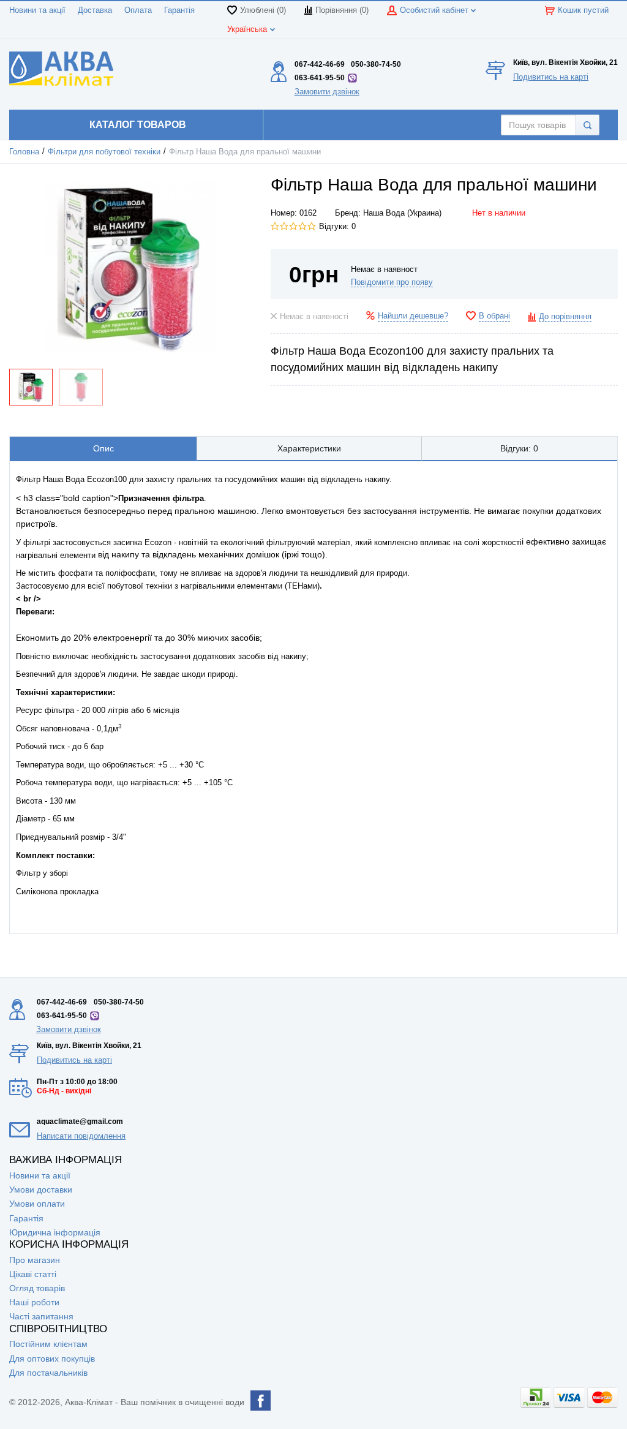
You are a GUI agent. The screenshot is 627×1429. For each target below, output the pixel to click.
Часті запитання (41, 1316)
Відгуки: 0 (337, 226)
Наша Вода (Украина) (402, 213)
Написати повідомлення (81, 1136)
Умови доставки (40, 1189)
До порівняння (565, 316)
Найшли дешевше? (413, 316)
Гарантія (179, 10)
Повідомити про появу (392, 282)
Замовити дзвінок (327, 91)
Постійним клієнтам (48, 1344)
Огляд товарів (37, 1288)
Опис (103, 448)
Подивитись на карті (550, 76)
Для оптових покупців (52, 1358)
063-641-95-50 (320, 78)
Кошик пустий (583, 10)
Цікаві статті (32, 1274)
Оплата (138, 10)
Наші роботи (34, 1302)
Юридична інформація (54, 1232)
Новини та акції (37, 10)
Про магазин (34, 1260)
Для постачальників (48, 1373)
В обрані (494, 316)
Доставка (95, 10)
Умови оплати (37, 1203)
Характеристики (309, 448)
